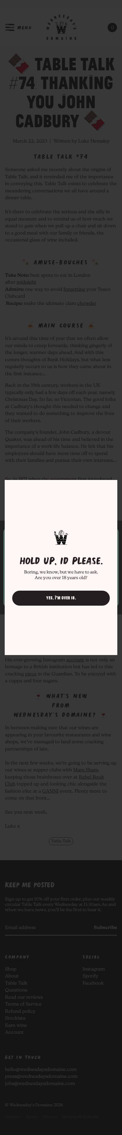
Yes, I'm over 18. (61, 598)
